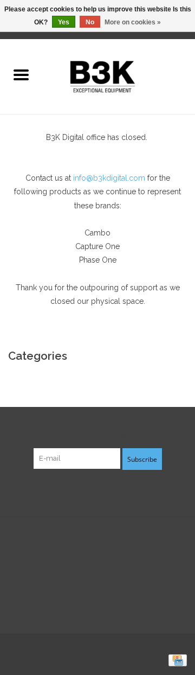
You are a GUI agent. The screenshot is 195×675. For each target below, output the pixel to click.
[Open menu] (21, 74)
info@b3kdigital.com (109, 178)
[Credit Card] (176, 660)
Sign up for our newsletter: (98, 434)
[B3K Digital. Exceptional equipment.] (118, 75)
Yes (63, 22)
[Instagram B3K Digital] (117, 491)
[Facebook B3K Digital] (78, 491)
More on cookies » (133, 22)
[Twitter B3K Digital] (97, 491)
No (90, 22)
